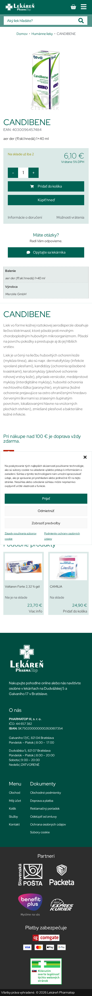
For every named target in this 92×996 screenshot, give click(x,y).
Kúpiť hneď (46, 200)
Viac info (35, 611)
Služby (13, 817)
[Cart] (73, 7)
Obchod (14, 793)
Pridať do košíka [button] (75, 611)
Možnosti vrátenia (70, 217)
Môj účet (15, 801)
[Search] (82, 20)
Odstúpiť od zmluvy (43, 817)
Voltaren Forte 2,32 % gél (22, 586)
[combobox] (41, 20)
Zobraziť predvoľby (46, 523)
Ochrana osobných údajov (48, 824)
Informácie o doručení (25, 217)
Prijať (46, 498)
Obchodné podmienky (45, 793)
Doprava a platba (41, 801)
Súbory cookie (40, 832)
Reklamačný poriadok (45, 808)
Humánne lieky (42, 34)
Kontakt (14, 824)
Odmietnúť (46, 511)
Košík (12, 808)
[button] (85, 457)
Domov (22, 34)
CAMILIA (56, 586)
